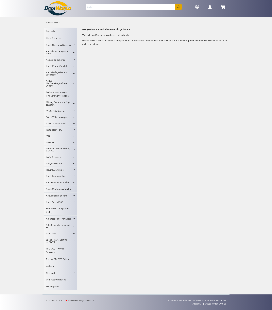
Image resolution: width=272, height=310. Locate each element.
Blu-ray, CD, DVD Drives (57, 259)
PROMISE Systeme (55, 169)
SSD (48, 136)
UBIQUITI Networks (55, 163)
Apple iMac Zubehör (55, 176)
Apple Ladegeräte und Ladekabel (56, 73)
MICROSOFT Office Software (55, 250)
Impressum (196, 304)
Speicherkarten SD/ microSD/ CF (57, 240)
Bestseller (51, 31)
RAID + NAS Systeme (55, 123)
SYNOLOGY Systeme (56, 111)
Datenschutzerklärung (214, 304)
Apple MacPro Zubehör (57, 195)
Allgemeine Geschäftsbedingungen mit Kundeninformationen (197, 300)
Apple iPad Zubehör (55, 59)
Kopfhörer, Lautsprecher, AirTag (58, 210)
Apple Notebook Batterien (59, 45)
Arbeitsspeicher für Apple (58, 218)
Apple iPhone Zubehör (57, 66)
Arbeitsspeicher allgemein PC (58, 226)
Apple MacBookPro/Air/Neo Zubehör (56, 83)
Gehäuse (50, 142)
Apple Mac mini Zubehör (58, 182)
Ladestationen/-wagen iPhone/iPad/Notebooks (58, 94)
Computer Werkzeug (56, 279)
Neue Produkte (53, 38)
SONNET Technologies (57, 117)
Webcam (50, 266)
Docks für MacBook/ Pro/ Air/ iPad (58, 149)
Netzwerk (50, 273)
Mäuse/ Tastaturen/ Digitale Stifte (58, 103)
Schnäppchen (52, 286)
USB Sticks (51, 233)
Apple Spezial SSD (54, 202)
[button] (197, 6)
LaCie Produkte (53, 157)
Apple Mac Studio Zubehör (59, 188)
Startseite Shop (52, 22)
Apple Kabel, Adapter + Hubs (57, 52)
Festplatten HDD (54, 129)
